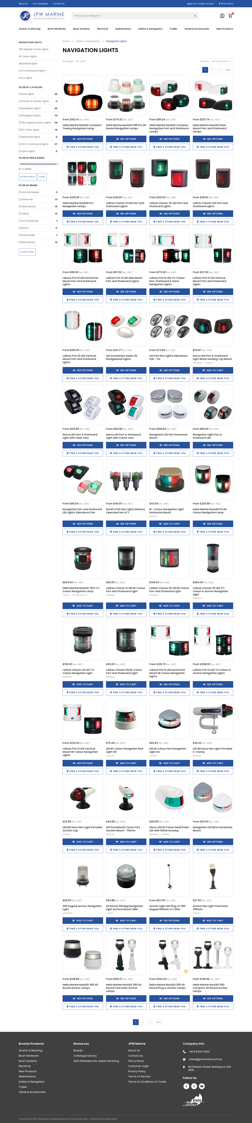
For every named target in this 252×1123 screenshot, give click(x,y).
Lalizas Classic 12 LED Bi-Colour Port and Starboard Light (125, 589)
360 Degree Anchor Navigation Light (82, 907)
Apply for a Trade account (200, 3)
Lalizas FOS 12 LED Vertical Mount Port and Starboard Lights (209, 281)
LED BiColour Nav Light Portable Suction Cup (82, 829)
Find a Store (227, 3)
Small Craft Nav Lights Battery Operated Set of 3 (125, 511)
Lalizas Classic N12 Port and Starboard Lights (210, 204)
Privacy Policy (137, 1071)
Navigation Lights (30, 42)
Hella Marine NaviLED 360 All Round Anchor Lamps (80, 986)
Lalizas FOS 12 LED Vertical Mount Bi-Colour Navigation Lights (80, 752)
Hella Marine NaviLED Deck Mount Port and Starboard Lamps (209, 128)
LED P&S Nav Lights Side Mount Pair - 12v (168, 357)
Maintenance (27, 1076)
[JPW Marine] (41, 15)
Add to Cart (215, 370)
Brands (78, 1050)
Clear (42, 176)
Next (228, 69)
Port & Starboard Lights (32, 70)
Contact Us (58, 3)
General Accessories (32, 1092)
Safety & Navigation (32, 1081)
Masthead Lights (28, 63)
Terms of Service (139, 1076)
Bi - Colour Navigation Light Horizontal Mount (166, 511)
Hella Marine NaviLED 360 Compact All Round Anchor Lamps (210, 988)
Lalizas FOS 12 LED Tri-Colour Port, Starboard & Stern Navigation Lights (167, 281)
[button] (230, 16)
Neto (85, 1118)
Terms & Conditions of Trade (147, 1081)
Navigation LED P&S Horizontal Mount (168, 436)
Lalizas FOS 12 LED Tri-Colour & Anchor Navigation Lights (212, 671)
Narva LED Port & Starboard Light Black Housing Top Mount (212, 357)
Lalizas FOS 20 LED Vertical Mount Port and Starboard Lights (79, 359)
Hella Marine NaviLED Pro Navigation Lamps (78, 204)
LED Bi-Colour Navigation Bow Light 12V (124, 750)
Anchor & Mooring (30, 1050)
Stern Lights (25, 78)
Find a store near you (84, 147)
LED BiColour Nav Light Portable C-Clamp (212, 750)
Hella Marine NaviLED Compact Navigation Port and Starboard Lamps (169, 128)
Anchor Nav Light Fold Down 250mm (210, 907)
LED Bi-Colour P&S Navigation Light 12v (167, 750)
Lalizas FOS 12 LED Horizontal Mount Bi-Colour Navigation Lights (167, 673)
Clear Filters (27, 252)
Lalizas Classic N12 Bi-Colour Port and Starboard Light (124, 671)
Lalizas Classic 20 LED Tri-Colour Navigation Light (79, 671)
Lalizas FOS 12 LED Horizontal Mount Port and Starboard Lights (80, 281)
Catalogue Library (85, 1055)
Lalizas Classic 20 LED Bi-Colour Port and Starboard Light (169, 589)
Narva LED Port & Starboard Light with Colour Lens (123, 436)
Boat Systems (28, 1061)
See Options (85, 138)
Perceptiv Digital (109, 1118)
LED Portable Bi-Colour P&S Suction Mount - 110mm (123, 829)
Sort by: (204, 61)
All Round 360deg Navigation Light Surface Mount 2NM (124, 907)
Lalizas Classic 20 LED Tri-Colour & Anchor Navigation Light (210, 591)
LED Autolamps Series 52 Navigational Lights (121, 357)
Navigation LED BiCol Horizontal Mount (212, 829)
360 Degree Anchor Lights (33, 49)
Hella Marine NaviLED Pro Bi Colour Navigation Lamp (209, 511)
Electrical (24, 1066)
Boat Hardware (28, 1055)
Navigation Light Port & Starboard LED (207, 436)
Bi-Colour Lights (28, 56)
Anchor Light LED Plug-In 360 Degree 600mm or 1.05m (167, 907)
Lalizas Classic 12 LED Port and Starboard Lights (125, 204)
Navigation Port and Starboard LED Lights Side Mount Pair (82, 511)
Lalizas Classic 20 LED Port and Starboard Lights (168, 204)
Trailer (23, 1087)
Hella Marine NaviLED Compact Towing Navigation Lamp (82, 126)
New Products (225, 28)
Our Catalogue (40, 3)
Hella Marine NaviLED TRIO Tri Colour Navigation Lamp (81, 589)
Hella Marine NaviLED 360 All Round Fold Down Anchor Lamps (123, 988)
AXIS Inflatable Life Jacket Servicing (96, 1061)
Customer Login (138, 1066)
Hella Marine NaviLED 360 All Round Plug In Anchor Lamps (167, 986)
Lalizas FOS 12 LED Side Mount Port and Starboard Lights (124, 279)
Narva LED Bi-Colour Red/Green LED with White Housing (169, 829)
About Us (23, 3)
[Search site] (195, 15)
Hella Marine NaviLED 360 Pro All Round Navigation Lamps (126, 126)
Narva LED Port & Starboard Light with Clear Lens (80, 436)
